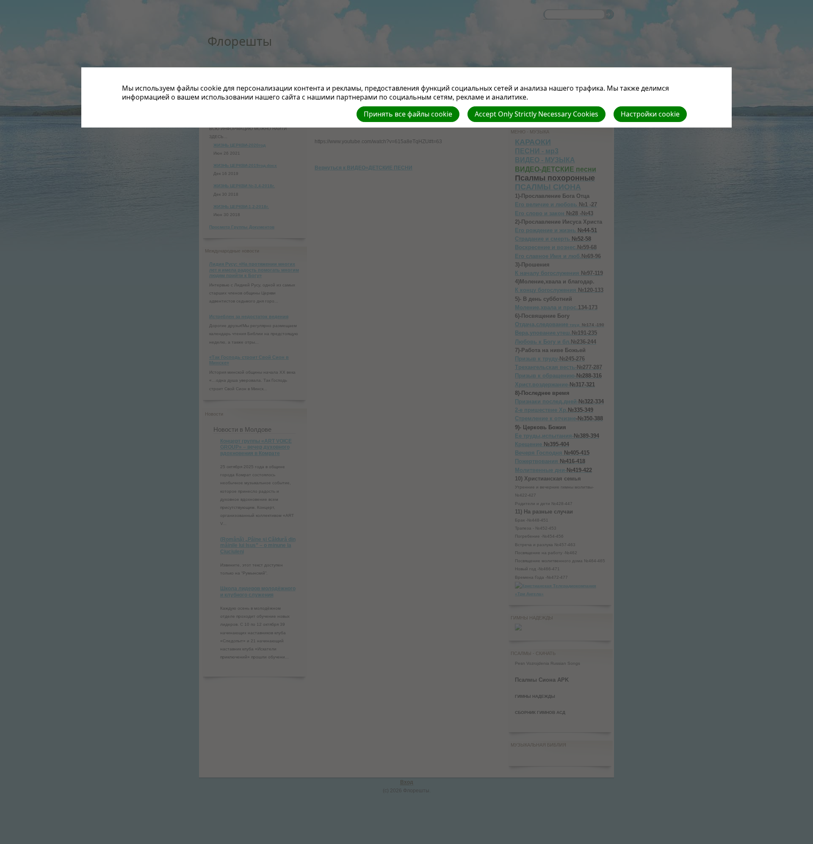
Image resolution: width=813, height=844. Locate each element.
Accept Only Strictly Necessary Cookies (536, 114)
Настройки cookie (650, 114)
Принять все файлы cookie (408, 114)
